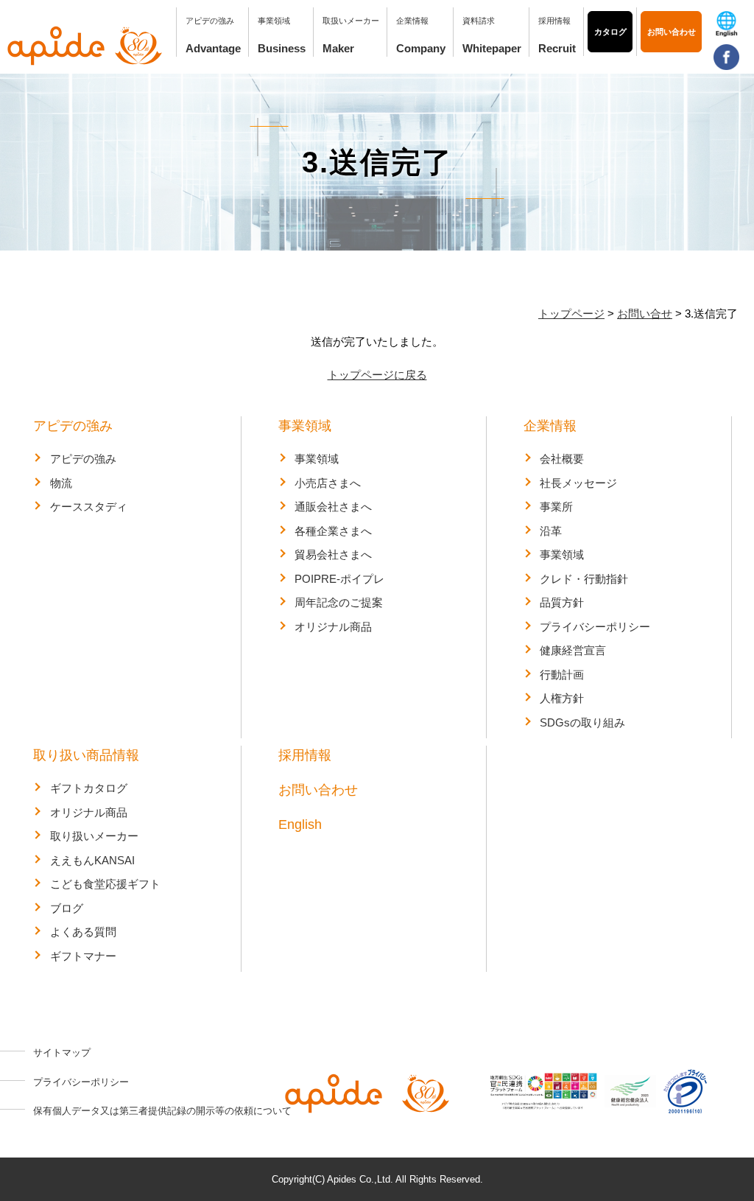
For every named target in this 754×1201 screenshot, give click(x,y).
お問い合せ (644, 313)
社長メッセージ (578, 483)
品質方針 (562, 602)
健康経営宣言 (573, 650)
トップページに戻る (377, 374)
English (300, 824)
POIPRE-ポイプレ (339, 579)
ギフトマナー (83, 956)
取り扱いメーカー (94, 836)
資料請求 (478, 20)
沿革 (551, 531)
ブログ (66, 908)
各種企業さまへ (333, 531)
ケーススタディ (88, 506)
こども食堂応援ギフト (105, 884)
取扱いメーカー (351, 20)
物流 (61, 483)
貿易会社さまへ (333, 554)
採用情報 (554, 20)
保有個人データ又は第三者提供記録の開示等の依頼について (162, 1110)
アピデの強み (73, 426)
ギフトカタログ (88, 788)
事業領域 (304, 426)
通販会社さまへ (333, 506)
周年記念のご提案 (339, 602)
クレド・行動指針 (584, 579)
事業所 (556, 506)
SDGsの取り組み (582, 722)
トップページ (571, 313)
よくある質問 (83, 931)
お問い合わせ (671, 31)
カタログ (610, 31)
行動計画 (562, 674)
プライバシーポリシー (595, 626)
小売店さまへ (328, 483)
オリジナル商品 (333, 626)
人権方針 (562, 698)
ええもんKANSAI (92, 860)
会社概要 (562, 458)
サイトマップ (62, 1052)
